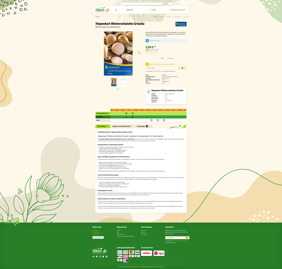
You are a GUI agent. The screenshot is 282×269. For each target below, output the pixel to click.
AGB (118, 232)
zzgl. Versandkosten (153, 51)
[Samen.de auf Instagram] (100, 257)
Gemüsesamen (96, 232)
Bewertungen (142, 126)
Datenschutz (144, 234)
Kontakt (119, 230)
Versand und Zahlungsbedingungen (125, 236)
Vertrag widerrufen (98, 237)
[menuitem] (139, 3)
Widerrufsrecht (120, 234)
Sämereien (95, 230)
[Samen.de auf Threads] (107, 256)
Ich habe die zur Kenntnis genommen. (161, 71)
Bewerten (171, 58)
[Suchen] (161, 3)
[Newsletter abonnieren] (187, 237)
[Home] (116, 10)
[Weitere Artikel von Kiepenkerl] (181, 24)
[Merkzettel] (170, 3)
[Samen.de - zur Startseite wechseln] (102, 10)
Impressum (144, 230)
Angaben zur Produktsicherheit (121, 126)
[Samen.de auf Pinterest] (103, 257)
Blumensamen (96, 234)
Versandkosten (138, 266)
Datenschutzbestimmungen (158, 71)
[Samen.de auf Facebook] (97, 257)
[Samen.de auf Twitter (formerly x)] (93, 257)
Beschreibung (102, 126)
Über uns (143, 232)
